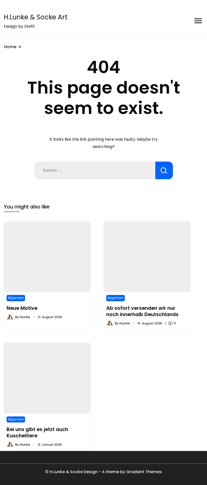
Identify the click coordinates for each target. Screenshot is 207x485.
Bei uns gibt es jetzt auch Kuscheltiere (37, 432)
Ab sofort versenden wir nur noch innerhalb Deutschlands (142, 311)
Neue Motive (22, 308)
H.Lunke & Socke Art (35, 17)
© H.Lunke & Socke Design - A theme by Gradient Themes (103, 472)
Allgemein (16, 298)
